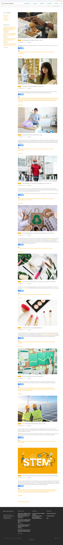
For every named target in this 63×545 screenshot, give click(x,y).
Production (5, 18)
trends (22, 148)
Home (49, 6)
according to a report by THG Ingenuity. (48, 334)
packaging (54, 100)
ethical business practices (22, 389)
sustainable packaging (35, 51)
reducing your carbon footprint (52, 98)
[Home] (7, 3)
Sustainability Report (50, 515)
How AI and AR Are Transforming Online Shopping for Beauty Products (9, 40)
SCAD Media (19, 538)
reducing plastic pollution (23, 51)
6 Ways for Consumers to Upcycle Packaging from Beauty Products (9, 44)
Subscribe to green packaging (23, 501)
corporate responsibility (28, 390)
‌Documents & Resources (51, 513)
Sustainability (5, 20)
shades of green (53, 389)
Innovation (5, 16)
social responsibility (42, 98)
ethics (56, 99)
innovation (23, 198)
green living (47, 389)
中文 (60, 1)
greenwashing (20, 390)
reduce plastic (50, 148)
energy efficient (52, 99)
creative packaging (48, 100)
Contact (56, 3)
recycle (29, 51)
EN (57, 1)
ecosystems (48, 441)
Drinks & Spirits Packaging (37, 515)
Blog (47, 518)
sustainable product (30, 489)
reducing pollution (40, 294)
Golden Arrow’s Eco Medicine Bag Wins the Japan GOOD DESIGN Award (9, 34)
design (39, 99)
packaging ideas (46, 490)
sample (19, 98)
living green (35, 148)
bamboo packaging (50, 51)
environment (20, 101)
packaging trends (43, 51)
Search (61, 3)
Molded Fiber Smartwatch (37, 518)
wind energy (29, 441)
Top (31, 539)
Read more (20, 56)
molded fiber (46, 99)
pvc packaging (20, 100)
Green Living (5, 15)
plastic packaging (27, 100)
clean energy (52, 441)
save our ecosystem (28, 199)
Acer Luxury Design (35, 517)
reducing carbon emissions (33, 99)
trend (42, 99)
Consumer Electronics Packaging (38, 513)
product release (38, 489)
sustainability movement (44, 492)
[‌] (55, 538)
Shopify (49, 239)
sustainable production (25, 98)
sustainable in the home (28, 148)
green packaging (21, 53)
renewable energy (53, 489)
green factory (30, 389)
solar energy (34, 441)
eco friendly (50, 248)
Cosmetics (34, 514)
